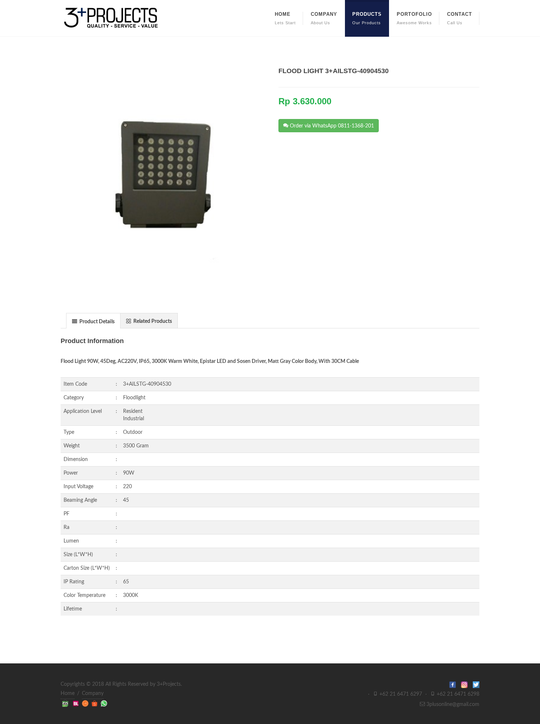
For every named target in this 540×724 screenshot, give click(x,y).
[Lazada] (86, 703)
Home (68, 693)
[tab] (93, 320)
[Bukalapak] (76, 703)
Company (93, 693)
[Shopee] (95, 703)
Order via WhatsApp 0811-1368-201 (331, 126)
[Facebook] (455, 684)
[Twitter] (476, 684)
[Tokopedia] (66, 703)
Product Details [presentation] (96, 321)
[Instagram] (467, 684)
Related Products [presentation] (152, 321)
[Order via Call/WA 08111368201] (104, 703)
